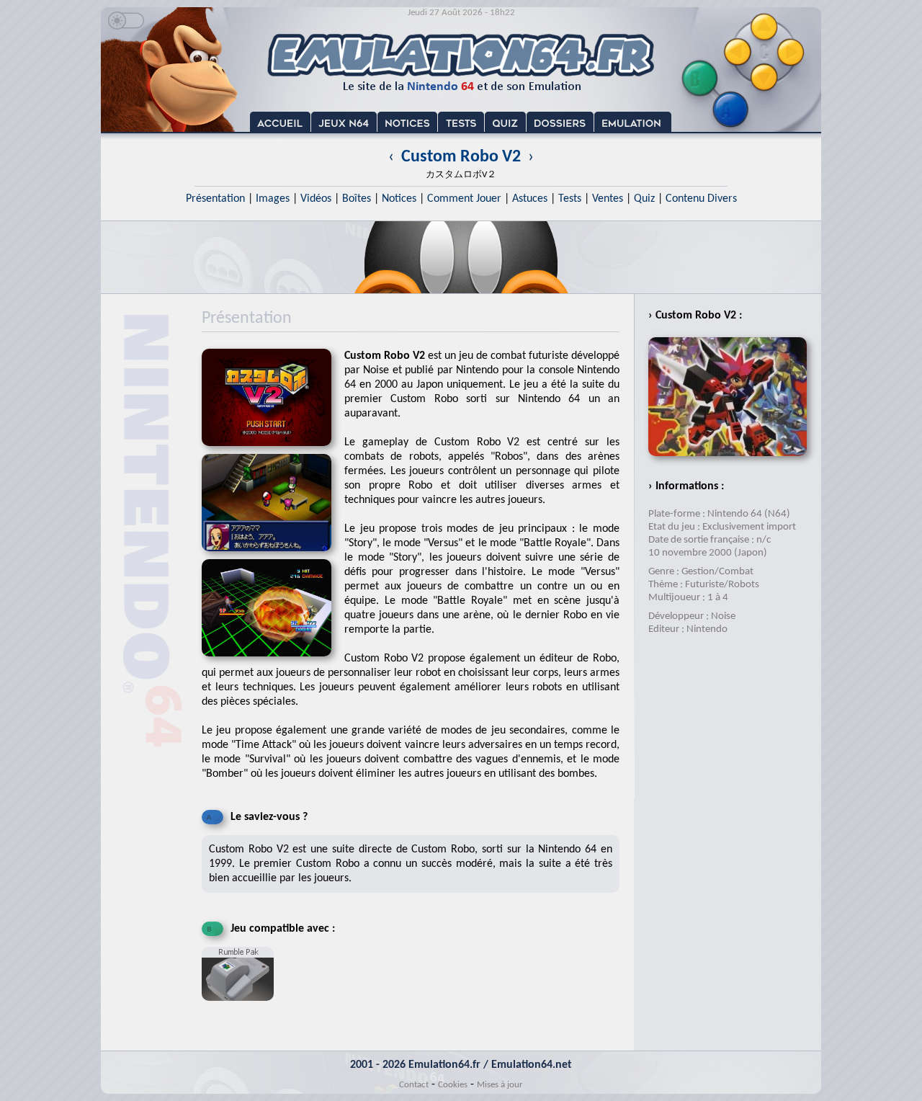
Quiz (644, 199)
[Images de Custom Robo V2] (273, 556)
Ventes (607, 199)
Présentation (215, 199)
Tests (569, 199)
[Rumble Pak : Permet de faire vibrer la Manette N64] (241, 1006)
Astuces (529, 199)
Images (273, 199)
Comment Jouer (464, 199)
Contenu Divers (701, 199)
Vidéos (315, 199)
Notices (399, 199)
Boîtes (356, 199)
